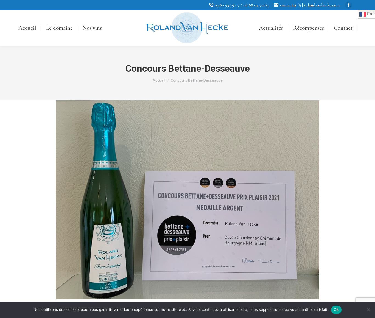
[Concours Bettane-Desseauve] (187, 199)
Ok (336, 309)
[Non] (368, 310)
